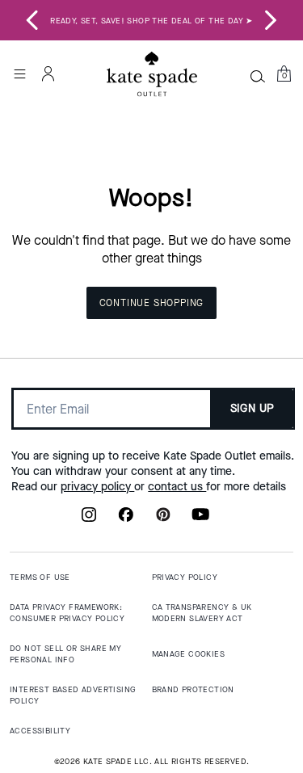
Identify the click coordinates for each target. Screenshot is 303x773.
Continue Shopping (151, 302)
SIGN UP (252, 408)
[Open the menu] (19, 73)
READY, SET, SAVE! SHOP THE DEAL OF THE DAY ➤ (151, 20)
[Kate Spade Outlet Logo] (152, 74)
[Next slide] (271, 20)
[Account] (48, 73)
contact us (177, 486)
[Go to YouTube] (200, 519)
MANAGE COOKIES (188, 654)
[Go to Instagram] (89, 519)
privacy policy (97, 486)
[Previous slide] (32, 20)
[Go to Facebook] (126, 519)
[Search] (257, 76)
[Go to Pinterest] (163, 519)
